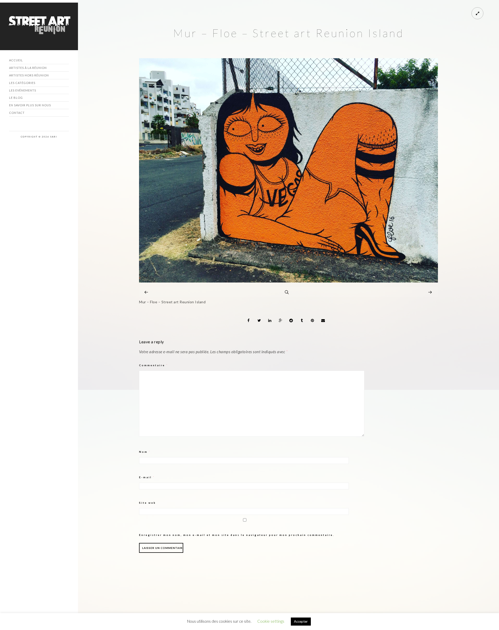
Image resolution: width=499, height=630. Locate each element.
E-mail (147, 477)
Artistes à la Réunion (28, 67)
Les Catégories (22, 82)
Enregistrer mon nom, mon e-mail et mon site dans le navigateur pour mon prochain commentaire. (236, 534)
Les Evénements (22, 90)
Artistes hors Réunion (29, 75)
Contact (17, 112)
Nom (145, 451)
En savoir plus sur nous (30, 105)
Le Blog (16, 97)
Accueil (16, 60)
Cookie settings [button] (270, 621)
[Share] (249, 320)
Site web (147, 502)
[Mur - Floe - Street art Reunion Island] (288, 281)
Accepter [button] (301, 621)
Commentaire (153, 365)
